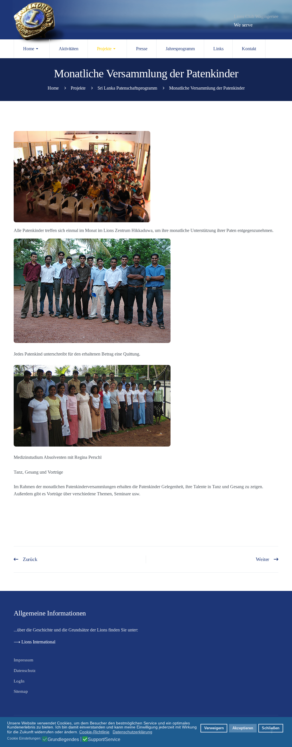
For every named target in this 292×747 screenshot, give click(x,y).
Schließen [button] (270, 728)
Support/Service (104, 740)
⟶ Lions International (35, 641)
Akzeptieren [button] (242, 728)
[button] (32, 48)
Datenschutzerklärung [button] (132, 732)
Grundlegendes (63, 740)
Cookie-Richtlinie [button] (94, 732)
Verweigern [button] (214, 728)
